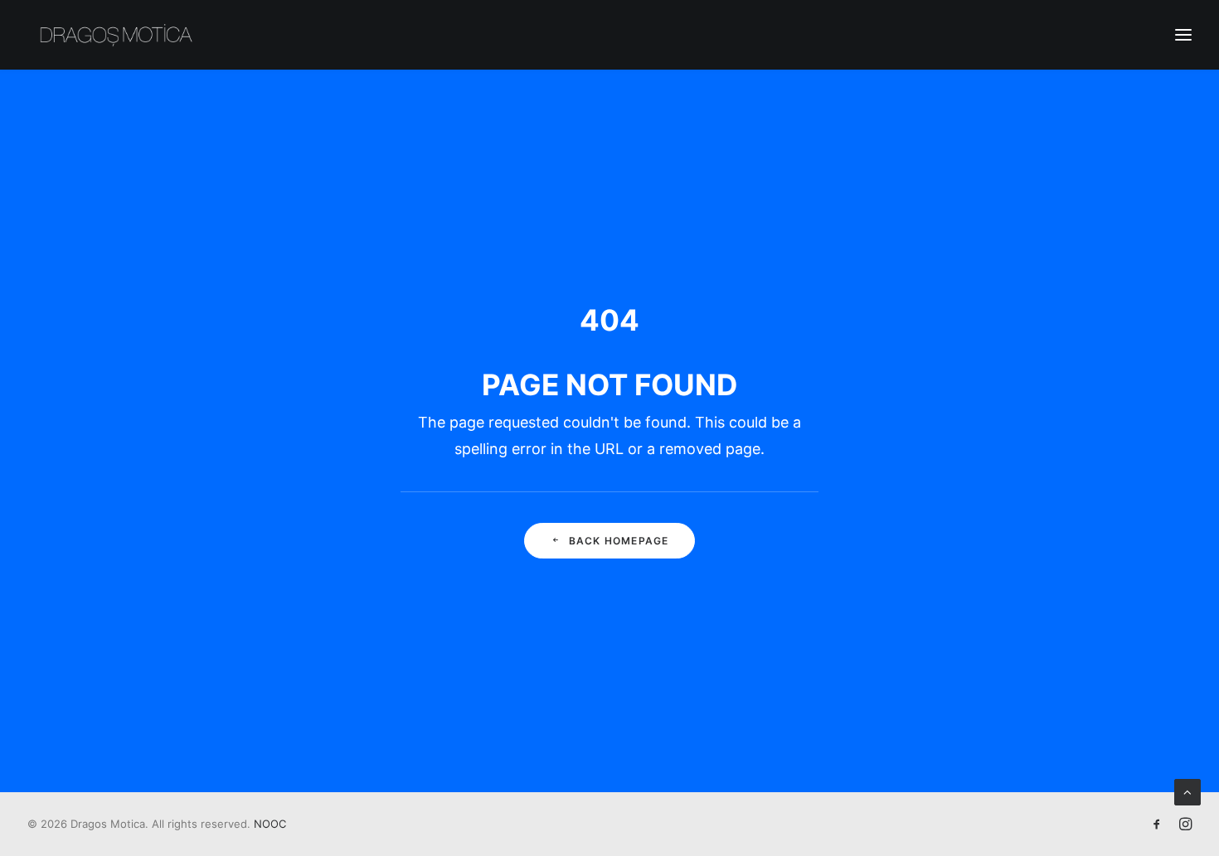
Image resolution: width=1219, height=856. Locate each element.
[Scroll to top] (1187, 791)
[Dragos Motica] (116, 34)
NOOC (270, 823)
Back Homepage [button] (619, 540)
